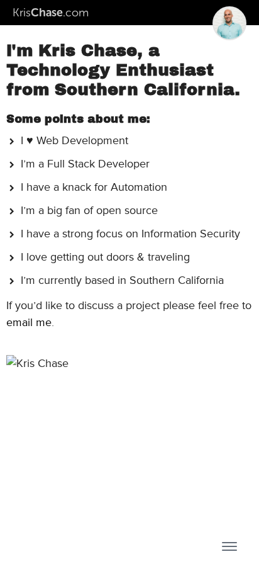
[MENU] (229, 546)
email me (29, 322)
